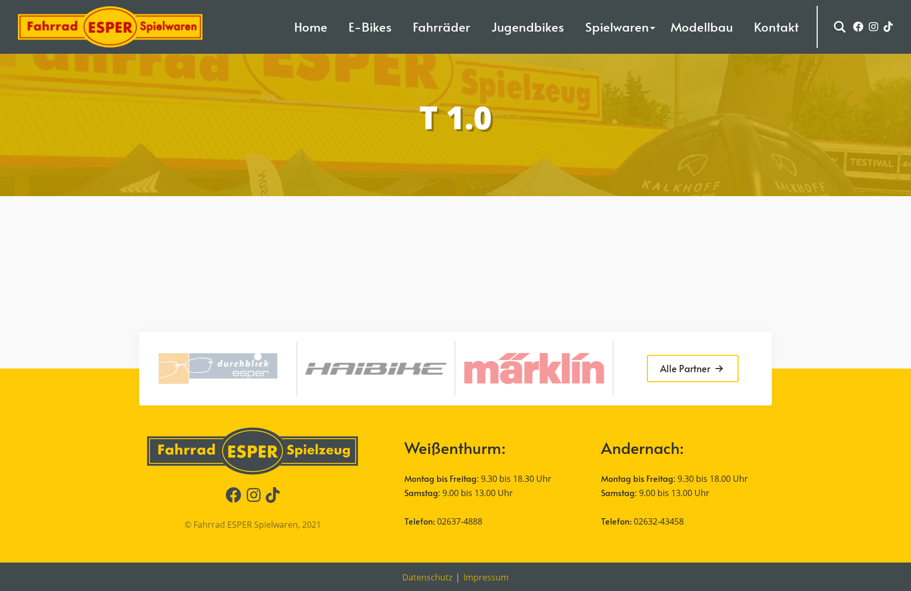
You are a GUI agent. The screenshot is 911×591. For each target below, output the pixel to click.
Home (310, 26)
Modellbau (702, 26)
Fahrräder (441, 26)
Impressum (486, 577)
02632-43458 (659, 521)
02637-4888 (459, 521)
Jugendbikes (527, 26)
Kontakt (776, 26)
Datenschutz (427, 577)
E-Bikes (370, 26)
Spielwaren (617, 26)
